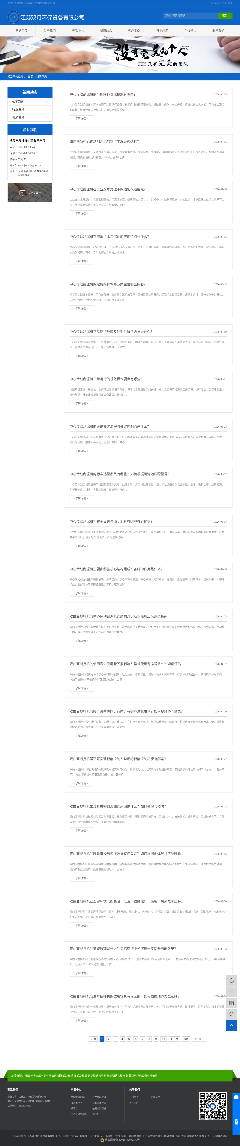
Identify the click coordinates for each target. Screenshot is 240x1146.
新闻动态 (106, 30)
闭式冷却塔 (80, 1075)
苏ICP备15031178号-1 (102, 1136)
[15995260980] (231, 991)
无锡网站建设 (220, 1136)
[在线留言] (231, 1014)
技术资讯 (18, 117)
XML (229, 3)
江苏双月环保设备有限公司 (142, 1075)
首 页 (30, 76)
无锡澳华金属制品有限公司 (41, 1075)
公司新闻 (18, 101)
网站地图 (216, 3)
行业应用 (162, 30)
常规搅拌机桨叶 (79, 1097)
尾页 (186, 1039)
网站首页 (22, 30)
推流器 (74, 1108)
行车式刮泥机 (99, 1097)
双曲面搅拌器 (99, 1103)
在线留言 (190, 30)
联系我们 (218, 30)
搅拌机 (95, 1114)
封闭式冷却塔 (65, 1075)
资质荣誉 (155, 1097)
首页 (93, 1039)
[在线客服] (231, 980)
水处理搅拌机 (172, 1136)
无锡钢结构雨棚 (97, 1075)
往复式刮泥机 (99, 1108)
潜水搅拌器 (76, 1103)
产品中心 (78, 30)
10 (163, 1039)
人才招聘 (133, 1103)
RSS (224, 3)
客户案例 (134, 30)
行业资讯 (18, 109)
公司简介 (133, 1097)
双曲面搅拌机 (136, 1136)
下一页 (174, 1039)
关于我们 (50, 30)
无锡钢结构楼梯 (116, 1075)
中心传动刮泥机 (79, 1114)
